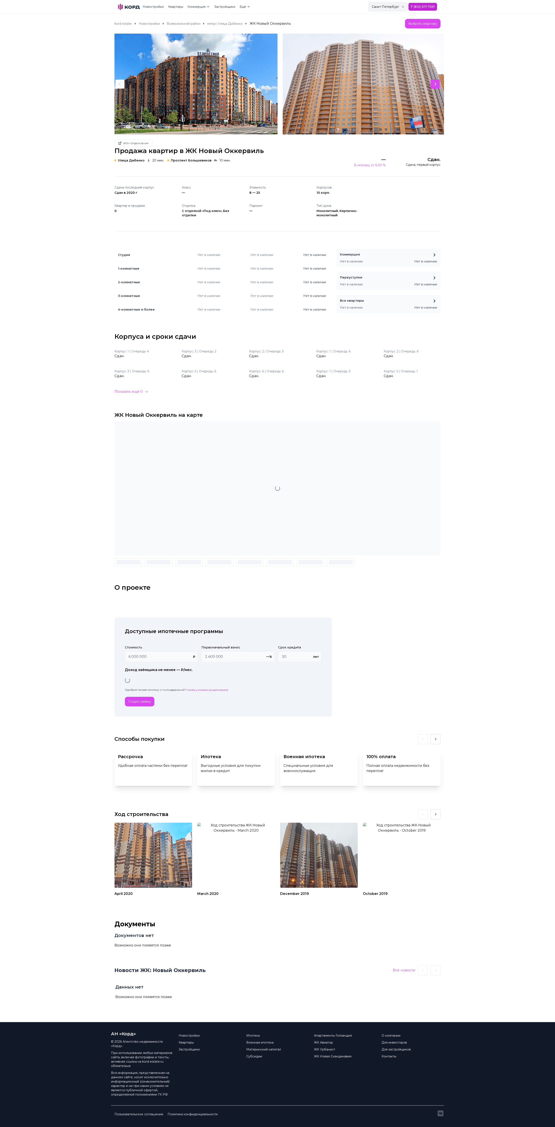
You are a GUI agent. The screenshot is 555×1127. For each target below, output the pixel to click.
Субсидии (254, 1056)
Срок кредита (289, 647)
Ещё (243, 7)
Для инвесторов (394, 1042)
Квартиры (175, 7)
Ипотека (253, 1035)
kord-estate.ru (152, 1061)
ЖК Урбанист (324, 1049)
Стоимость (133, 647)
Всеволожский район (183, 24)
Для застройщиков (396, 1049)
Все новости (404, 970)
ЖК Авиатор (323, 1042)
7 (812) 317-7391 (423, 7)
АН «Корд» (123, 1033)
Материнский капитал (263, 1049)
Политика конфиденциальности (193, 1114)
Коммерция (197, 7)
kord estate (123, 24)
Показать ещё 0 (128, 391)
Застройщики (224, 7)
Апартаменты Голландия (333, 1035)
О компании (391, 1035)
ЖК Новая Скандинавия (332, 1056)
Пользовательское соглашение (138, 1114)
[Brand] (129, 6)
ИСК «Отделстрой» (136, 143)
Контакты (389, 1056)
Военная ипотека (260, 1042)
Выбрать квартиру (422, 24)
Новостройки (153, 7)
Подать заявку (139, 702)
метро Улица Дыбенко (225, 24)
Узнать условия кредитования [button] (207, 689)
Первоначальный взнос (220, 647)
